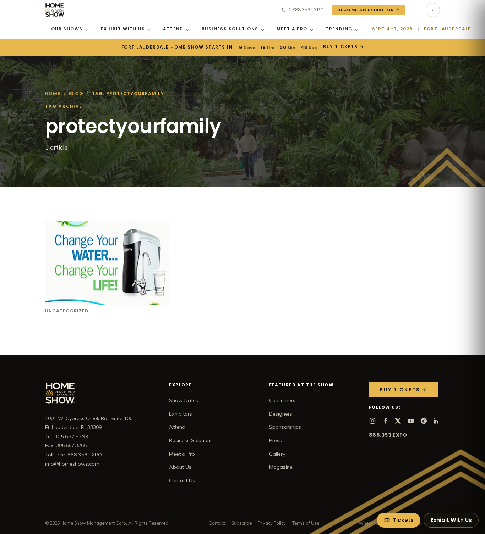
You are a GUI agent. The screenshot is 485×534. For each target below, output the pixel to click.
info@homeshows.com (72, 464)
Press (275, 440)
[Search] (416, 10)
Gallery (277, 454)
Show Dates (183, 400)
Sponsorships (285, 427)
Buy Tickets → (343, 47)
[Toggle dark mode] (433, 10)
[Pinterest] (423, 420)
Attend (173, 29)
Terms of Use (305, 523)
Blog (76, 93)
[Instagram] (372, 420)
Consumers (282, 400)
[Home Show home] (55, 10)
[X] (398, 420)
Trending (339, 29)
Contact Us (182, 480)
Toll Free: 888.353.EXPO (73, 454)
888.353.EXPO (388, 435)
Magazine (281, 467)
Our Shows (67, 29)
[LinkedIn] (436, 420)
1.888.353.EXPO (306, 9)
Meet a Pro (292, 29)
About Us (180, 467)
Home (53, 93)
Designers (280, 414)
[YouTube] (410, 420)
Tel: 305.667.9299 (66, 436)
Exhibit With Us (123, 29)
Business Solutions (230, 29)
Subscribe (241, 523)
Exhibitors (180, 414)
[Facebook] (385, 420)
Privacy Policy (272, 523)
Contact (217, 523)
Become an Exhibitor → (368, 9)
